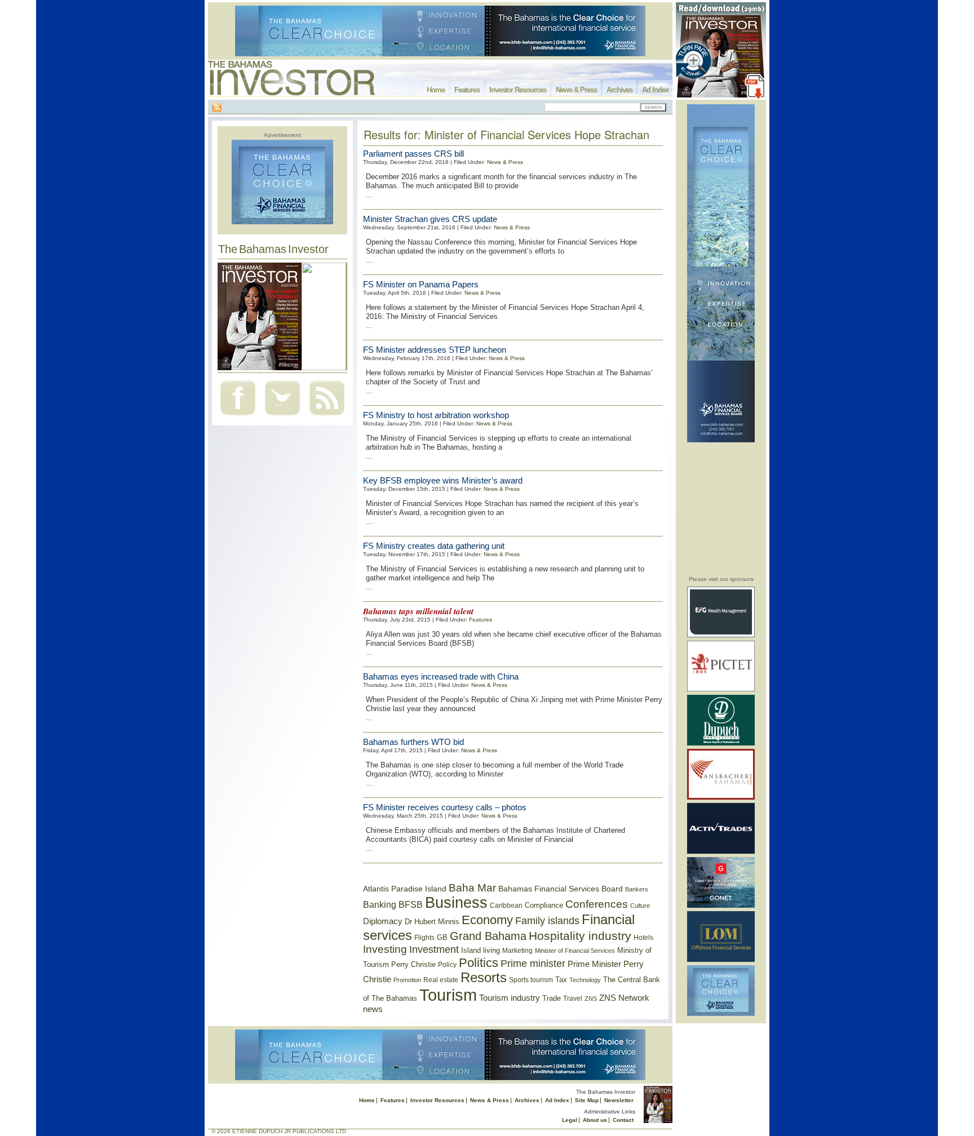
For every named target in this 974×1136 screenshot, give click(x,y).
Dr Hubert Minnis (432, 921)
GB (442, 937)
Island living (480, 950)
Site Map (587, 1100)
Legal (569, 1120)
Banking (379, 904)
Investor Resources (517, 90)
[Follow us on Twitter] (282, 416)
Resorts (484, 977)
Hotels (643, 937)
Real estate (440, 980)
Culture (640, 905)
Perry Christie (413, 964)
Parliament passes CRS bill (413, 153)
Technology (585, 980)
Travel (572, 998)
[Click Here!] (721, 635)
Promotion (407, 980)
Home (436, 90)
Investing (385, 949)
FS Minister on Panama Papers (421, 284)
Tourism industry (509, 997)
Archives (619, 90)
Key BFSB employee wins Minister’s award (443, 480)
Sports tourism (531, 980)
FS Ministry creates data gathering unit (433, 546)
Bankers (636, 889)
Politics (478, 963)
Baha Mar (472, 888)
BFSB (411, 904)
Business (456, 902)
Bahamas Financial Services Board (560, 888)
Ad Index (655, 90)
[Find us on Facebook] (238, 416)
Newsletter (619, 1100)
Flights (424, 938)
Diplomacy (382, 921)
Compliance (544, 905)
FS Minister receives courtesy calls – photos (444, 807)
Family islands (547, 920)
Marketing (517, 950)
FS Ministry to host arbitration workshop (436, 415)
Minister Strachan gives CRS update (430, 219)
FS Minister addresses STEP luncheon (434, 349)
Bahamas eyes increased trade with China (441, 676)
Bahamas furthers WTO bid (413, 742)
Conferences (596, 904)
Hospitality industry (580, 935)
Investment (434, 949)
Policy (447, 964)
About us (595, 1120)
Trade (551, 998)
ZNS (591, 998)
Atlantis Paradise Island (404, 889)
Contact (623, 1120)
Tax (561, 979)
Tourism (448, 995)
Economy (487, 920)
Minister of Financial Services (575, 950)
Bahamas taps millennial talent (418, 611)
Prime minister (533, 963)
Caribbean (506, 905)
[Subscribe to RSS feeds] (327, 416)
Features (467, 90)
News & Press (576, 90)
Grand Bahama (488, 936)
